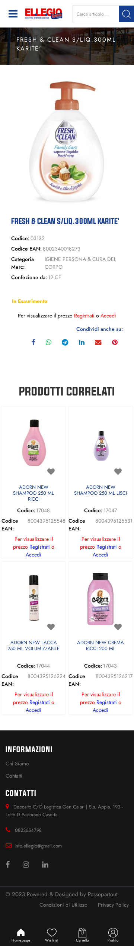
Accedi (108, 315)
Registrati (84, 315)
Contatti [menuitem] (14, 775)
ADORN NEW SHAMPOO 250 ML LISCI (100, 490)
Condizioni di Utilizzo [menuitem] (63, 904)
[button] (126, 14)
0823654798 (28, 830)
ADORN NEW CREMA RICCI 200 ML (100, 646)
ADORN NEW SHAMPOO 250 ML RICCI (33, 493)
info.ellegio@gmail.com (38, 845)
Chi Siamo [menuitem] (17, 763)
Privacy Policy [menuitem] (113, 904)
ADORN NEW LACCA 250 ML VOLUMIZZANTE (33, 646)
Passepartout (103, 894)
